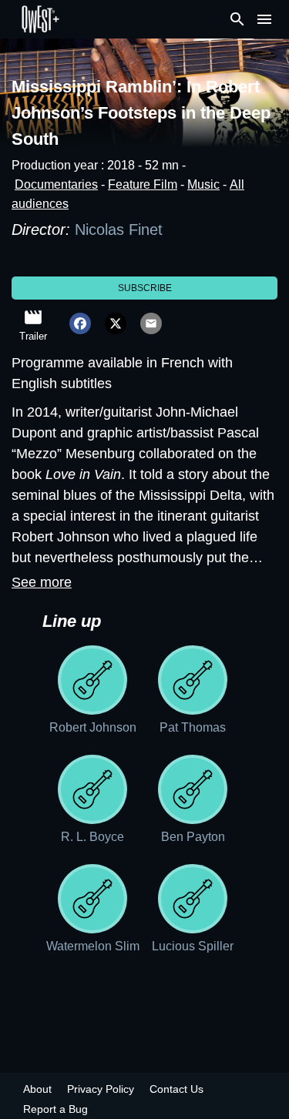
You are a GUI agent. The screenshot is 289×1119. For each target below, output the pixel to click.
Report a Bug (55, 1109)
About (37, 1089)
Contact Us (176, 1089)
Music (203, 184)
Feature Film (142, 184)
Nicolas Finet (121, 229)
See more (42, 582)
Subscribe (145, 288)
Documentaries (56, 184)
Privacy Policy (100, 1089)
